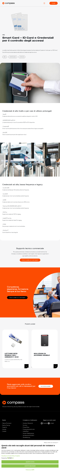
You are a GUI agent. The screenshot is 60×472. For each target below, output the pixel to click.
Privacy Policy (26, 427)
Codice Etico (25, 431)
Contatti (53, 3)
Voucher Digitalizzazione (28, 433)
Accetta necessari (30, 466)
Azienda (4, 429)
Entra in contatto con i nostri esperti (30, 260)
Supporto (4, 427)
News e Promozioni (6, 423)
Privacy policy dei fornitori (29, 429)
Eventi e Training (6, 425)
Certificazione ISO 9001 (28, 435)
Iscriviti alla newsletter (46, 386)
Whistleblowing (26, 437)
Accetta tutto (30, 462)
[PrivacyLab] (10, 458)
